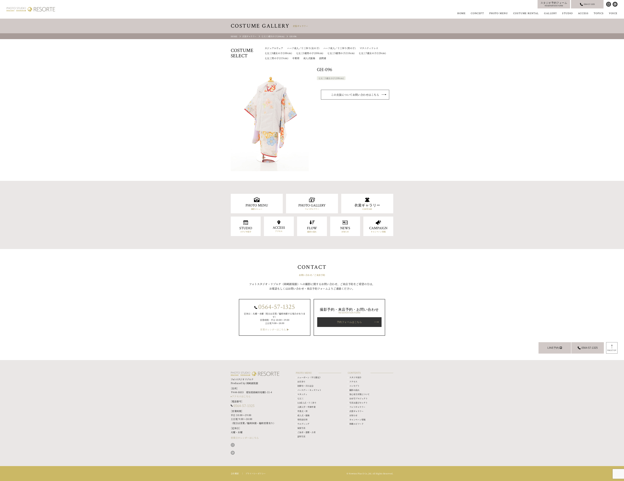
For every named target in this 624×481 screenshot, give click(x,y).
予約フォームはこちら (349, 322)
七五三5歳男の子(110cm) (341, 53)
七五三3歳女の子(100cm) (278, 53)
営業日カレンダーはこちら (245, 437)
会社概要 (235, 473)
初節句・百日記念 (305, 385)
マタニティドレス (369, 48)
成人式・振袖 (303, 415)
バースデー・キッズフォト (309, 390)
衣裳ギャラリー (356, 411)
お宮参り (301, 381)
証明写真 (301, 436)
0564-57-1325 (276, 307)
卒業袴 (295, 58)
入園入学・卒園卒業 (306, 407)
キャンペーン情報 (357, 419)
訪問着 (322, 58)
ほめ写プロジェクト (358, 398)
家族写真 (301, 428)
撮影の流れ (354, 390)
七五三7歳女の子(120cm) (372, 53)
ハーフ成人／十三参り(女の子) (303, 48)
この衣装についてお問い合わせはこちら (355, 95)
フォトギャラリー (357, 407)
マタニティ (302, 394)
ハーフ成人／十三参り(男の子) (339, 48)
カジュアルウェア (274, 48)
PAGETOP (611, 350)
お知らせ (353, 415)
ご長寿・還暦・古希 (306, 432)
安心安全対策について (359, 394)
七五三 (300, 398)
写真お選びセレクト (358, 402)
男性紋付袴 (302, 419)
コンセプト (354, 385)
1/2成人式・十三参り (306, 402)
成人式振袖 (309, 58)
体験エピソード (356, 423)
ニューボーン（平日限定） (309, 377)
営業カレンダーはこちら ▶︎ (274, 329)
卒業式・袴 (302, 411)
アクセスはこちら (241, 396)
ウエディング (303, 423)
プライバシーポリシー (256, 473)
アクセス (353, 381)
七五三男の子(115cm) (276, 58)
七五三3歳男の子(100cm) (309, 53)
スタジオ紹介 (355, 377)
